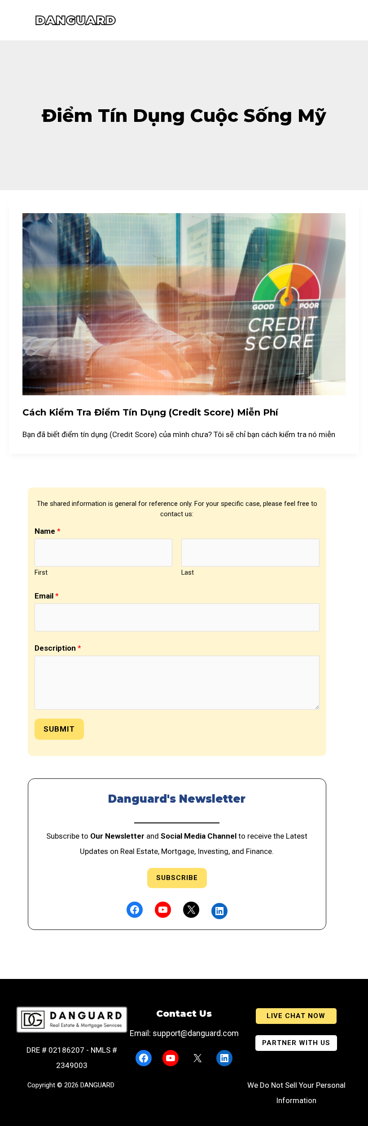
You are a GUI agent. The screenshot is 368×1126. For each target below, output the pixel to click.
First (41, 572)
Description (58, 647)
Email (47, 595)
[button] (296, 1016)
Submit (59, 728)
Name (48, 531)
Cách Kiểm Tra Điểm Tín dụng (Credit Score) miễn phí (150, 412)
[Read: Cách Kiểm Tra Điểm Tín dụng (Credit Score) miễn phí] (184, 303)
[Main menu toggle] (12, 20)
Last (187, 572)
